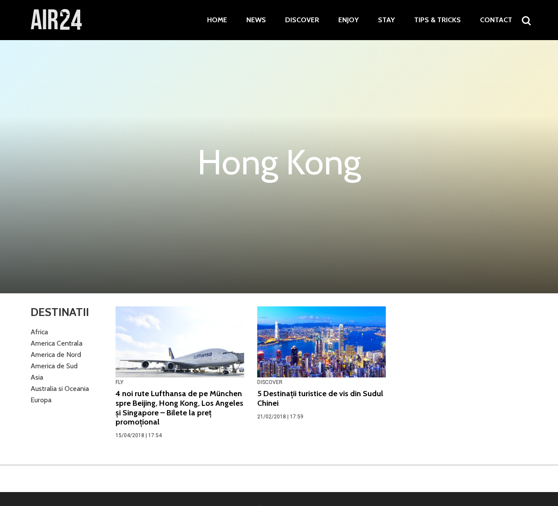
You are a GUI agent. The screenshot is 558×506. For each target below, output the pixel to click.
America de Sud (54, 366)
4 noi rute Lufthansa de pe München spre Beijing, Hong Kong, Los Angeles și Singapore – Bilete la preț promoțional (179, 408)
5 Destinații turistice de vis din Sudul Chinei (320, 398)
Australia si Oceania (60, 388)
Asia (37, 377)
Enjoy (348, 20)
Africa (39, 332)
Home (217, 20)
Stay (386, 20)
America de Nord (56, 354)
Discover (302, 20)
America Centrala (56, 343)
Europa (41, 400)
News (256, 20)
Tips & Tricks (437, 20)
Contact (496, 20)
